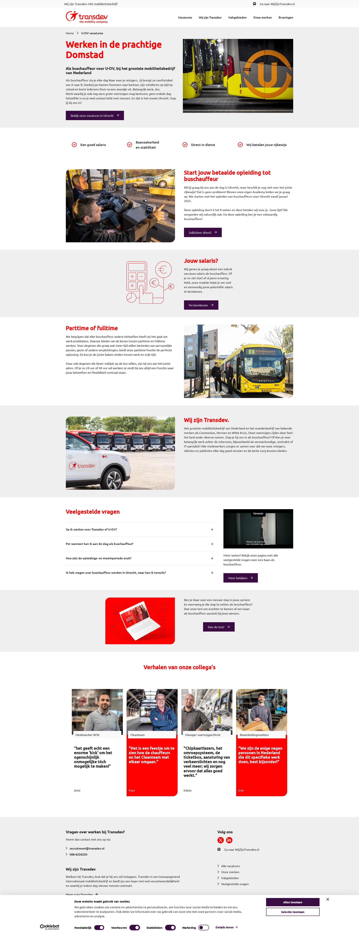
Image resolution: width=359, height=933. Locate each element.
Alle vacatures (230, 866)
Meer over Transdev (79, 894)
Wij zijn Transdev (210, 17)
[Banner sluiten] (327, 899)
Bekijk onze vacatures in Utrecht (92, 115)
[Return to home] (87, 17)
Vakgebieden (237, 17)
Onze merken (262, 17)
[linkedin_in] (229, 840)
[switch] (135, 927)
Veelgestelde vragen (235, 884)
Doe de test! (216, 627)
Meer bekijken (237, 578)
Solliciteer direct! (200, 232)
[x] (220, 840)
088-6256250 (78, 854)
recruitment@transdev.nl (87, 848)
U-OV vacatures (92, 33)
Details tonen (225, 927)
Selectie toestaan (292, 912)
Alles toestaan (292, 902)
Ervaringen (286, 17)
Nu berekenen (198, 305)
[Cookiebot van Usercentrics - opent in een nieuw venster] (49, 927)
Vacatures (185, 17)
